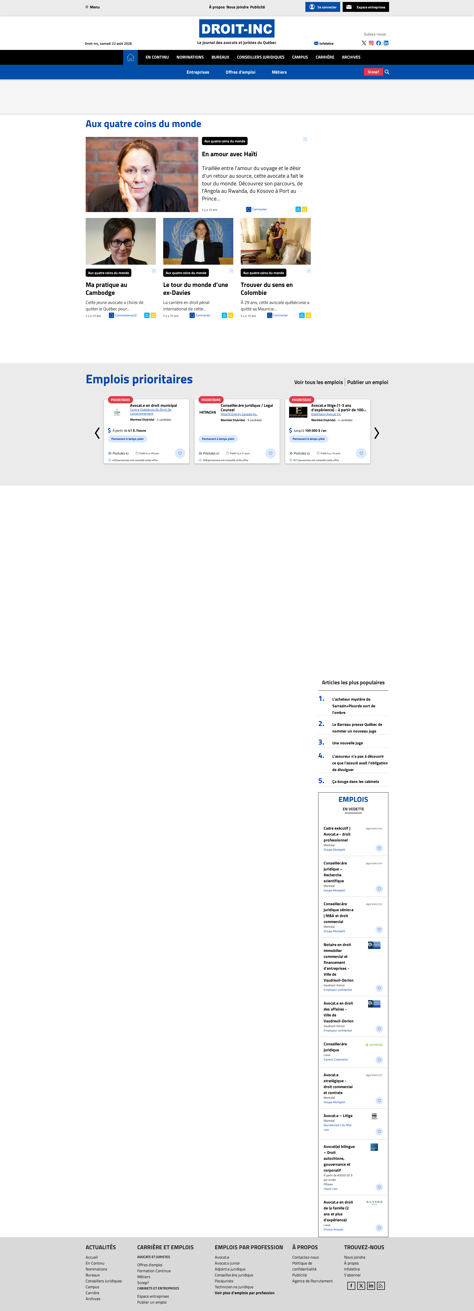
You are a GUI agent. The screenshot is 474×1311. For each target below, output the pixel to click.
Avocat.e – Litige (338, 1115)
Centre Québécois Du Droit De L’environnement (150, 411)
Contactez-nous (305, 1257)
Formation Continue (154, 1271)
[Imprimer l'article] (304, 209)
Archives (351, 57)
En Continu (157, 57)
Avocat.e (222, 1257)
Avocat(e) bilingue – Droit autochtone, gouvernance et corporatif (339, 1158)
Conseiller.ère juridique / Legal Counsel (247, 407)
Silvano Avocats (333, 1229)
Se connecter (326, 7)
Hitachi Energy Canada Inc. (239, 414)
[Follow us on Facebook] (379, 43)
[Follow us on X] (364, 43)
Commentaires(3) (126, 315)
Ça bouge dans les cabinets (355, 781)
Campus (300, 57)
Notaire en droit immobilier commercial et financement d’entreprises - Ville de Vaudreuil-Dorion (339, 962)
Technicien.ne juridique (234, 1287)
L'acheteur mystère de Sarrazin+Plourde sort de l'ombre (353, 705)
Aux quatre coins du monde (224, 141)
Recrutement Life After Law (338, 1127)
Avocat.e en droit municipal (153, 405)
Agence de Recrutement (312, 1281)
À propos (217, 7)
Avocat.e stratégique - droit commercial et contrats (338, 1084)
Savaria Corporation (336, 1059)
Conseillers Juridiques (260, 57)
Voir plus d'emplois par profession (245, 1293)
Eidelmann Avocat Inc (326, 414)
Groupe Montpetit (334, 849)
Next (377, 431)
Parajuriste (224, 1281)
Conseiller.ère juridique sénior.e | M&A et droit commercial (339, 912)
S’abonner (352, 1275)
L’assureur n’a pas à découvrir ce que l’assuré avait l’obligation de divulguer (360, 763)
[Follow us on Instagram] (371, 43)
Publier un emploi (152, 1302)
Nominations (190, 57)
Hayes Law (330, 1188)
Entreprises (198, 72)
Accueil (92, 1257)
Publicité (257, 7)
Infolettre (326, 43)
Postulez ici (121, 453)
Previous (97, 431)
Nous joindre (237, 7)
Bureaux (220, 57)
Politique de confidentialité (304, 1266)
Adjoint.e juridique (230, 1269)
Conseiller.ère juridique (335, 1047)
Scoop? (373, 72)
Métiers (279, 72)
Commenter (259, 209)
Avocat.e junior (227, 1263)
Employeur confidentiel (338, 989)
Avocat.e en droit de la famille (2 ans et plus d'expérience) (338, 1211)
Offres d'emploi (241, 72)
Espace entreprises (371, 7)
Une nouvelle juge (347, 743)
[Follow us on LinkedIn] (386, 43)
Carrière (325, 57)
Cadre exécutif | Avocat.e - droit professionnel (337, 834)
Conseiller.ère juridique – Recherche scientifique (335, 872)
